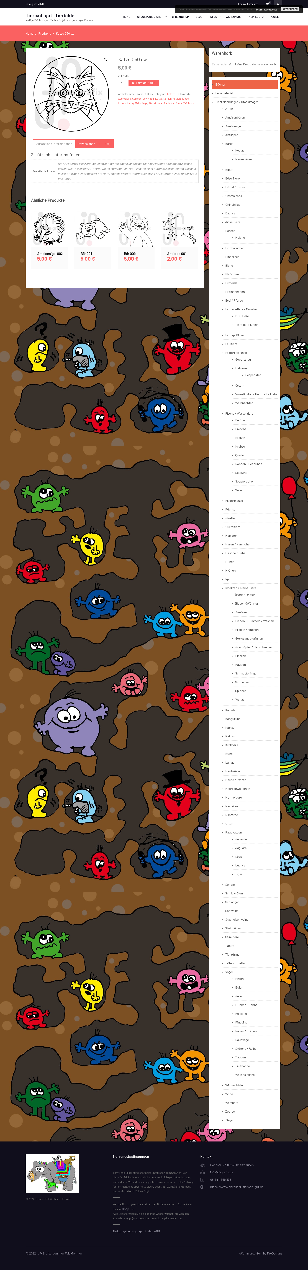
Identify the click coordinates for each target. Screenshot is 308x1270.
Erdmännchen (235, 292)
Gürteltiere (232, 527)
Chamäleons (233, 196)
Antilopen (231, 135)
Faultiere (231, 344)
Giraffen (231, 518)
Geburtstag (243, 359)
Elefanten (232, 274)
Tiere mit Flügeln (246, 325)
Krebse (240, 446)
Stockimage (155, 103)
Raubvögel (242, 1040)
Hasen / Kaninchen (238, 544)
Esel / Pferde (234, 300)
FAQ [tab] (107, 144)
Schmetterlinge (245, 673)
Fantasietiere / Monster (241, 309)
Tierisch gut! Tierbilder (51, 15)
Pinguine (241, 1022)
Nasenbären (243, 159)
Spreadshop (180, 16)
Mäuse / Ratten (235, 780)
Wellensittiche (245, 1075)
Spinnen (241, 691)
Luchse (240, 865)
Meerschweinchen (237, 789)
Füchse (230, 509)
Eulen (239, 987)
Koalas (239, 150)
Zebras (230, 1111)
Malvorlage (141, 103)
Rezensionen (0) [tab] (88, 144)
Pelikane (241, 1013)
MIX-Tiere (242, 316)
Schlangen (232, 902)
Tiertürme (232, 954)
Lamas (229, 762)
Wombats (231, 1103)
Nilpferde (231, 815)
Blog (199, 16)
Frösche (240, 429)
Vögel (229, 972)
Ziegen (229, 1120)
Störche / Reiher (246, 1048)
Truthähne (242, 1066)
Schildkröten (234, 893)
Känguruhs (232, 719)
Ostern (240, 385)
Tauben (240, 1057)
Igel (227, 579)
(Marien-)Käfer (245, 595)
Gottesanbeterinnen (249, 638)
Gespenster (253, 375)
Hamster (231, 535)
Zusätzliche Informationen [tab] (54, 144)
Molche (240, 237)
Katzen (171, 94)
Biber (229, 169)
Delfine (240, 420)
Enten (239, 979)
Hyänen (230, 570)
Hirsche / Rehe (235, 553)
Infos (213, 16)
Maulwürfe (232, 771)
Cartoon (137, 98)
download (148, 98)
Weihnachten (244, 403)
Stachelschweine (236, 919)
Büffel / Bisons (235, 187)
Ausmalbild (124, 98)
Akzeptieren (290, 9)
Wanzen (240, 699)
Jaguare (241, 848)
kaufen (177, 98)
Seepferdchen (245, 481)
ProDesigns (274, 1253)
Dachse (230, 213)
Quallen (240, 455)
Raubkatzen (233, 832)
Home (126, 16)
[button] (105, 59)
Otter (229, 823)
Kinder (185, 98)
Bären (229, 143)
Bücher (220, 84)
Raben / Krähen (246, 1031)
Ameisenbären (235, 117)
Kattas (229, 727)
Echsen (230, 231)
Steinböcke (233, 928)
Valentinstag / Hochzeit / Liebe (256, 394)
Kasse (275, 16)
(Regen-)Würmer (246, 603)
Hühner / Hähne (246, 1005)
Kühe (229, 754)
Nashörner (232, 806)
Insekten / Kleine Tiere (240, 588)
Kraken (240, 438)
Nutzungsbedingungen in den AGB (136, 1231)
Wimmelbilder (234, 1085)
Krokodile (231, 745)
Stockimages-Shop (150, 16)
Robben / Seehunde (248, 464)
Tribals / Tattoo (236, 963)
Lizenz (122, 103)
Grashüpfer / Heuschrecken (254, 647)
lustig (130, 103)
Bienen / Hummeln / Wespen (254, 621)
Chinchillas (232, 204)
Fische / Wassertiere (239, 413)
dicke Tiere (232, 222)
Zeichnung (189, 103)
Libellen (240, 656)
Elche (229, 265)
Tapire (229, 946)
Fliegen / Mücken (247, 630)
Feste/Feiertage (236, 353)
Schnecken (242, 682)
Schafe (230, 884)
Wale (238, 490)
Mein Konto (256, 16)
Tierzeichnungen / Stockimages (236, 102)
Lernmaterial (224, 93)
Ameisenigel (233, 126)
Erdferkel (231, 283)
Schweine (231, 911)
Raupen (240, 664)
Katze (158, 98)
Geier (238, 996)
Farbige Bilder (234, 335)
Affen (229, 109)
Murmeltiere (233, 797)
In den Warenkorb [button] (49, 233)
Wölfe (229, 1094)
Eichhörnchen (235, 248)
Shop (125, 1209)
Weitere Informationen (266, 9)
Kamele (230, 710)
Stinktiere (232, 937)
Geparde (241, 839)
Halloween (242, 368)
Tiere (179, 103)
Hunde (229, 562)
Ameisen (241, 612)
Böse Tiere (232, 178)
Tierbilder (169, 103)
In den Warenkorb (143, 82)
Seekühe (241, 472)
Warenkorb (233, 16)
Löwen (239, 856)
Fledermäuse (234, 500)
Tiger (238, 874)
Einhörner (232, 257)
